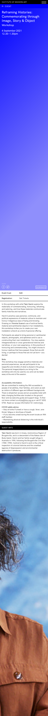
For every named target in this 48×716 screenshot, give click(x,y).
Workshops (41, 287)
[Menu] (44, 2)
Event (8, 6)
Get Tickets (24, 298)
